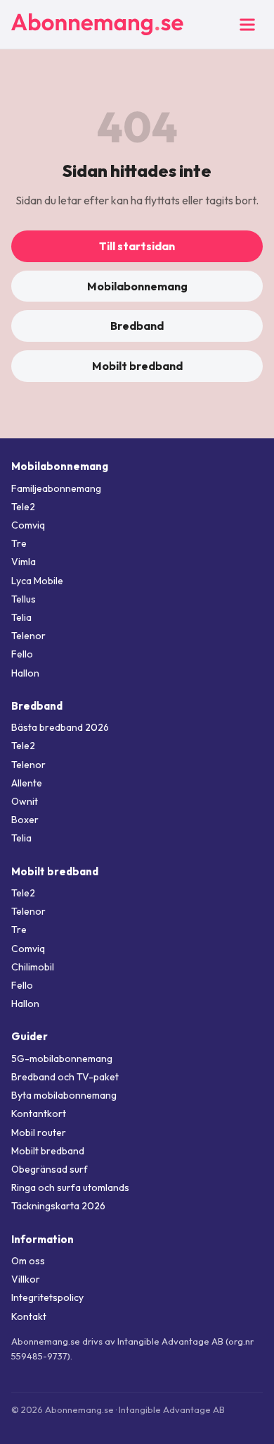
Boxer (25, 819)
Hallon (25, 673)
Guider (29, 1036)
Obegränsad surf (49, 1169)
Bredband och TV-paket (65, 1076)
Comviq (28, 525)
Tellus (23, 599)
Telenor (28, 635)
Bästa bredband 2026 (60, 727)
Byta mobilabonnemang (64, 1095)
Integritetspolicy (47, 1297)
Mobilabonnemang (137, 286)
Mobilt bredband (137, 366)
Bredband (137, 326)
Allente (26, 783)
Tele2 (23, 506)
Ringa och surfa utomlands (70, 1187)
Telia (21, 617)
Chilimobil (32, 967)
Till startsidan (137, 246)
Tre (19, 543)
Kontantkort (38, 1113)
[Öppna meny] (247, 24)
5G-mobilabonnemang (61, 1058)
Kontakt (28, 1316)
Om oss (28, 1260)
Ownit (24, 801)
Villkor (25, 1279)
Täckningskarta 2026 (58, 1205)
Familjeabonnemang (56, 488)
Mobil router (38, 1132)
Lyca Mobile (37, 580)
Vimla (23, 561)
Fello (22, 654)
